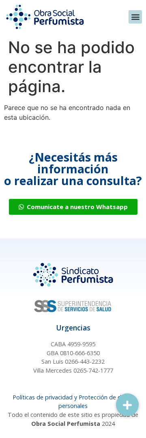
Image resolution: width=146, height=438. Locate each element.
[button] (135, 17)
